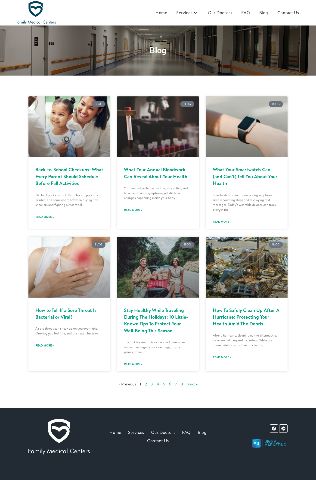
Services (136, 432)
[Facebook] (274, 428)
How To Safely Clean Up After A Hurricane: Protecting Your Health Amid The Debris (246, 317)
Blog (202, 432)
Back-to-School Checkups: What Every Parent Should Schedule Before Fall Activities (69, 176)
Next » (192, 384)
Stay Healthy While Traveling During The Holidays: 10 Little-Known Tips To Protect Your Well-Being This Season (156, 320)
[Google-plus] (283, 428)
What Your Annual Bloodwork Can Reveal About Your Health (155, 173)
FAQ (186, 432)
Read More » (44, 217)
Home (115, 432)
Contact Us (158, 441)
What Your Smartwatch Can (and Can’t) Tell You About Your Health (245, 176)
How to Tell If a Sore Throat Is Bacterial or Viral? (65, 313)
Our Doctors (163, 432)
